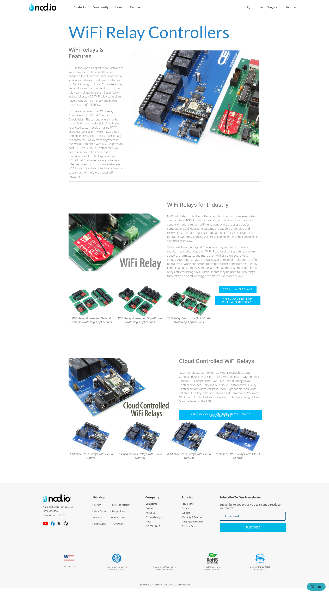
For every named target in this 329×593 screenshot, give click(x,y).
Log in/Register (269, 7)
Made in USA (69, 566)
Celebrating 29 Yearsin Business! (260, 568)
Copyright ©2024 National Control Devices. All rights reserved (164, 584)
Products (80, 7)
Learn (119, 7)
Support (290, 7)
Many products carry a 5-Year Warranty (116, 568)
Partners (136, 7)
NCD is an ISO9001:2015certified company (164, 568)
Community (100, 7)
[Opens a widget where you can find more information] (316, 587)
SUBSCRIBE (253, 527)
